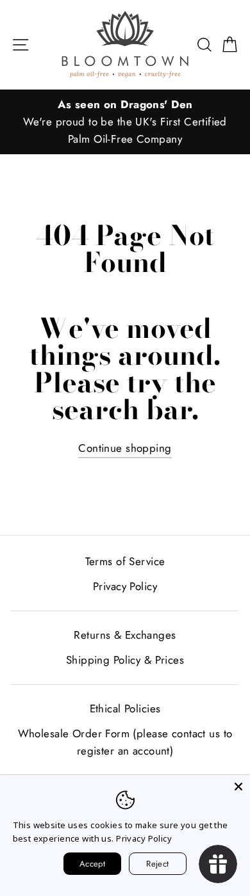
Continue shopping (124, 448)
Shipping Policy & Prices (125, 660)
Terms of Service (125, 561)
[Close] (238, 786)
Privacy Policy (125, 586)
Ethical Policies (125, 708)
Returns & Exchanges (125, 635)
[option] (125, 122)
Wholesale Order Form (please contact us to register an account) (125, 742)
